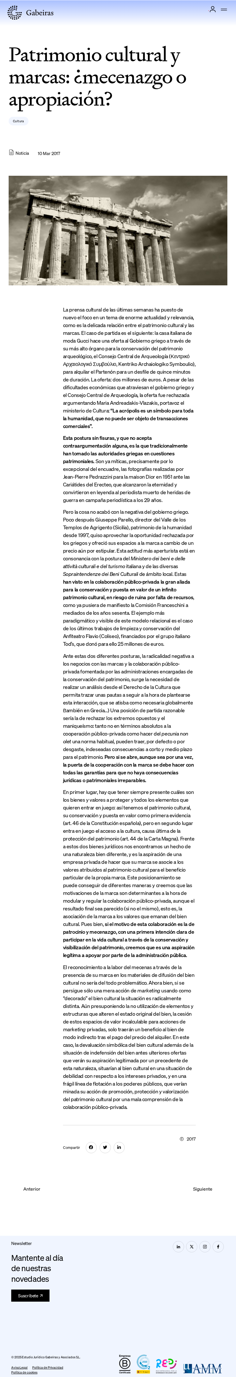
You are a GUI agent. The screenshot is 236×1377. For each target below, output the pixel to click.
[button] (224, 10)
